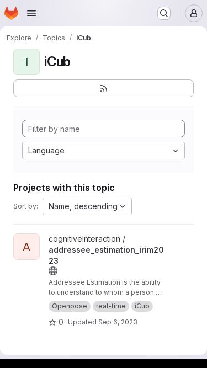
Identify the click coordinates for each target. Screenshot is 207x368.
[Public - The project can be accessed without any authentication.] (53, 270)
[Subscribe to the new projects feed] (103, 88)
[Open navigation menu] (31, 13)
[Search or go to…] (164, 13)
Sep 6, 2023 (117, 322)
